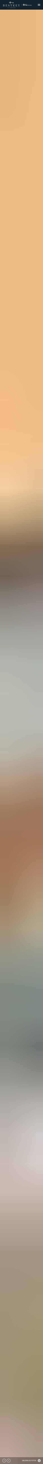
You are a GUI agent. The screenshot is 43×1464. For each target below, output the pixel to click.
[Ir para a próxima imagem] (8, 1460)
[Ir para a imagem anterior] (4, 1460)
